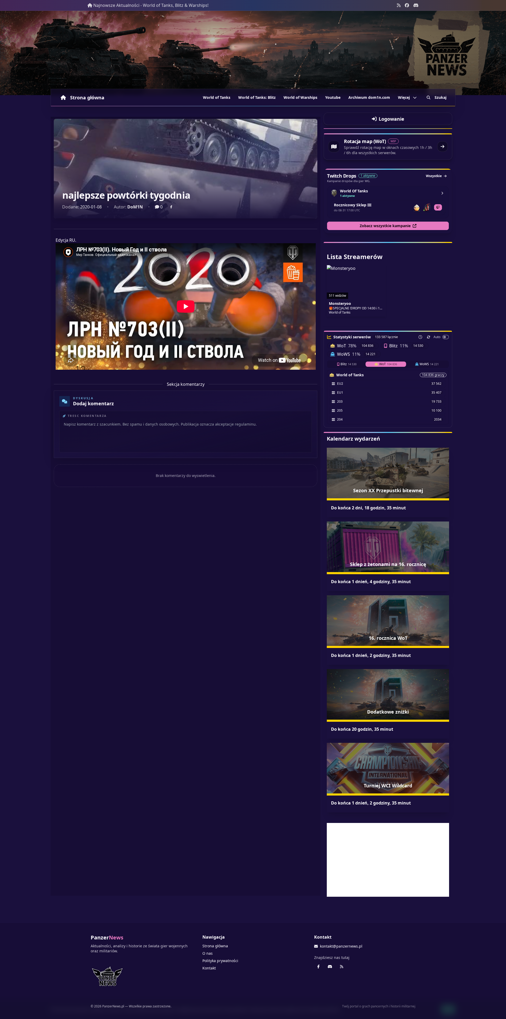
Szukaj (440, 97)
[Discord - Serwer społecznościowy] (416, 5)
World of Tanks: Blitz (257, 97)
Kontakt (209, 968)
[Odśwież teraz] (428, 337)
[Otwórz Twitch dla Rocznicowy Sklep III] (438, 207)
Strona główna (87, 97)
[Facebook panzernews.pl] (407, 5)
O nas (207, 953)
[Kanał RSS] (399, 5)
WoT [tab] (388, 364)
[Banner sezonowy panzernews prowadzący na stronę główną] (253, 53)
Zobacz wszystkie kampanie (385, 225)
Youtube (332, 97)
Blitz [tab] (348, 364)
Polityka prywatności (220, 960)
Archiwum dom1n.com (369, 97)
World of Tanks (216, 97)
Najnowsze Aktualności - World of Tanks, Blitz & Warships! (150, 5)
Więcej (404, 97)
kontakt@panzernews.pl (341, 946)
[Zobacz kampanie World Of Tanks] (442, 193)
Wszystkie (434, 176)
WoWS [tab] (429, 364)
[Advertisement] (388, 860)
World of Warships (300, 97)
